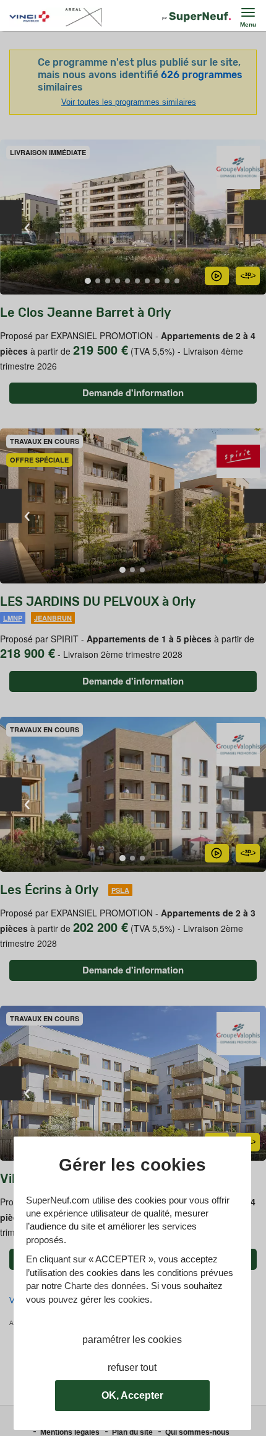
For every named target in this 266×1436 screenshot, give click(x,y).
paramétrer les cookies (132, 1339)
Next (255, 217)
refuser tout (132, 1367)
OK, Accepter (132, 1395)
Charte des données (105, 1285)
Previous (11, 217)
